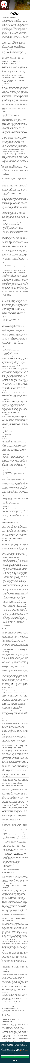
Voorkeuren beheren (24, 1050)
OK (15, 1056)
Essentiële (15, 1060)
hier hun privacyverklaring (15, 854)
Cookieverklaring (13, 401)
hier (23, 1001)
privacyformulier (14, 683)
